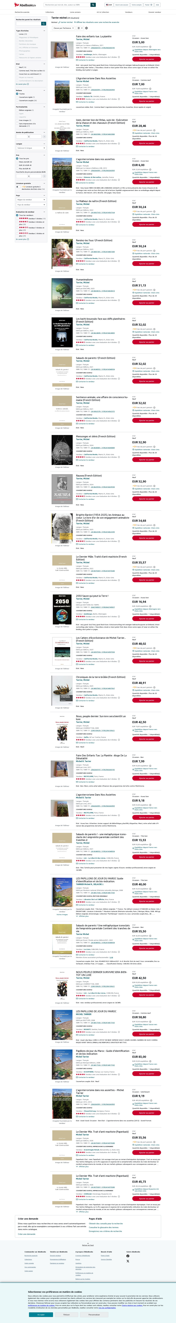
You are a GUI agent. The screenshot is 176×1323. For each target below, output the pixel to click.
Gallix (86, 737)
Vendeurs (128, 12)
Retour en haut (88, 1245)
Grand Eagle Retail (91, 1150)
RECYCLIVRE (88, 776)
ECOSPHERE (89, 1072)
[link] (86, 28)
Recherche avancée (22, 12)
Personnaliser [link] (94, 1315)
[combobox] (67, 5)
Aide (157, 5)
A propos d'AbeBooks (83, 1255)
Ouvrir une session (121, 5)
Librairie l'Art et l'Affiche (94, 899)
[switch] (18, 187)
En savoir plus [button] (21, 239)
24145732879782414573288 (103, 571)
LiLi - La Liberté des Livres (94, 858)
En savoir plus (21, 84)
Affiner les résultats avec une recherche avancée (97, 22)
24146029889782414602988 (103, 134)
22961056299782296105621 (103, 730)
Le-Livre (87, 949)
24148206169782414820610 (103, 291)
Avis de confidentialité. (107, 1308)
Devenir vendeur (155, 12)
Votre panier (29, 1271)
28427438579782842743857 (103, 607)
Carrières (78, 1263)
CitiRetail (88, 1194)
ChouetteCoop (90, 1111)
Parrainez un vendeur (57, 1263)
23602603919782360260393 (103, 90)
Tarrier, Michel (82, 39)
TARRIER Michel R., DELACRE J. (90, 884)
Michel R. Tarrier (83, 761)
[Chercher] (93, 5)
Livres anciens (75, 12)
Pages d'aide (105, 1255)
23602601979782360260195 (103, 48)
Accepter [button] (41, 1315)
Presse (78, 1259)
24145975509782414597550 (103, 652)
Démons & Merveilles (92, 177)
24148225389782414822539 (103, 532)
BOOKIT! (87, 1029)
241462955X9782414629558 (103, 487)
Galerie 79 (88, 96)
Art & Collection (103, 12)
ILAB (111, 957)
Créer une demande (26, 1234)
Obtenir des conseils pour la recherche (106, 1223)
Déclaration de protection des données (85, 1268)
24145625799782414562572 (103, 411)
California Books (91, 141)
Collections (49, 12)
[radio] (17, 97)
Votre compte (137, 5)
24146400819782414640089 (103, 448)
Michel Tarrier (82, 1056)
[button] (43, 24)
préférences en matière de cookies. (41, 1305)
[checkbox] (17, 34)
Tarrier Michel (82, 81)
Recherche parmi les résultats (28, 19)
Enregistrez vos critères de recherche (105, 1231)
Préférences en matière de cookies (84, 1274)
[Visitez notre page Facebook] (127, 1256)
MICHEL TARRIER (83, 1014)
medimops (88, 54)
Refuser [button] (66, 1315)
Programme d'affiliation (58, 1259)
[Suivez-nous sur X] (127, 1261)
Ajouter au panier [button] (146, 59)
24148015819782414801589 (103, 252)
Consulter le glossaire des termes (104, 1227)
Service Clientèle (106, 1259)
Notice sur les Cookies (83, 1279)
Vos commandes (30, 1267)
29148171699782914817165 (103, 893)
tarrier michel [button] (67, 22)
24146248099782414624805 (103, 333)
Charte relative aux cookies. (132, 1305)
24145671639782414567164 (103, 212)
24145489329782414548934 (103, 369)
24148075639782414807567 (103, 688)
